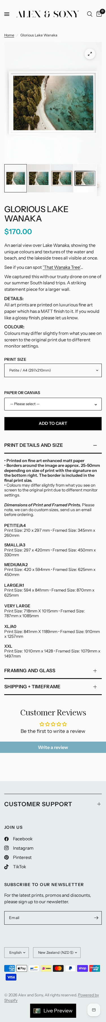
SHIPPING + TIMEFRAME (32, 686)
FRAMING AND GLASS (30, 670)
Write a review (53, 747)
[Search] (89, 14)
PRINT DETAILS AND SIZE (33, 445)
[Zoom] (90, 54)
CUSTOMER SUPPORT (38, 804)
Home (9, 35)
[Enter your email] (96, 918)
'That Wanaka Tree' (61, 267)
